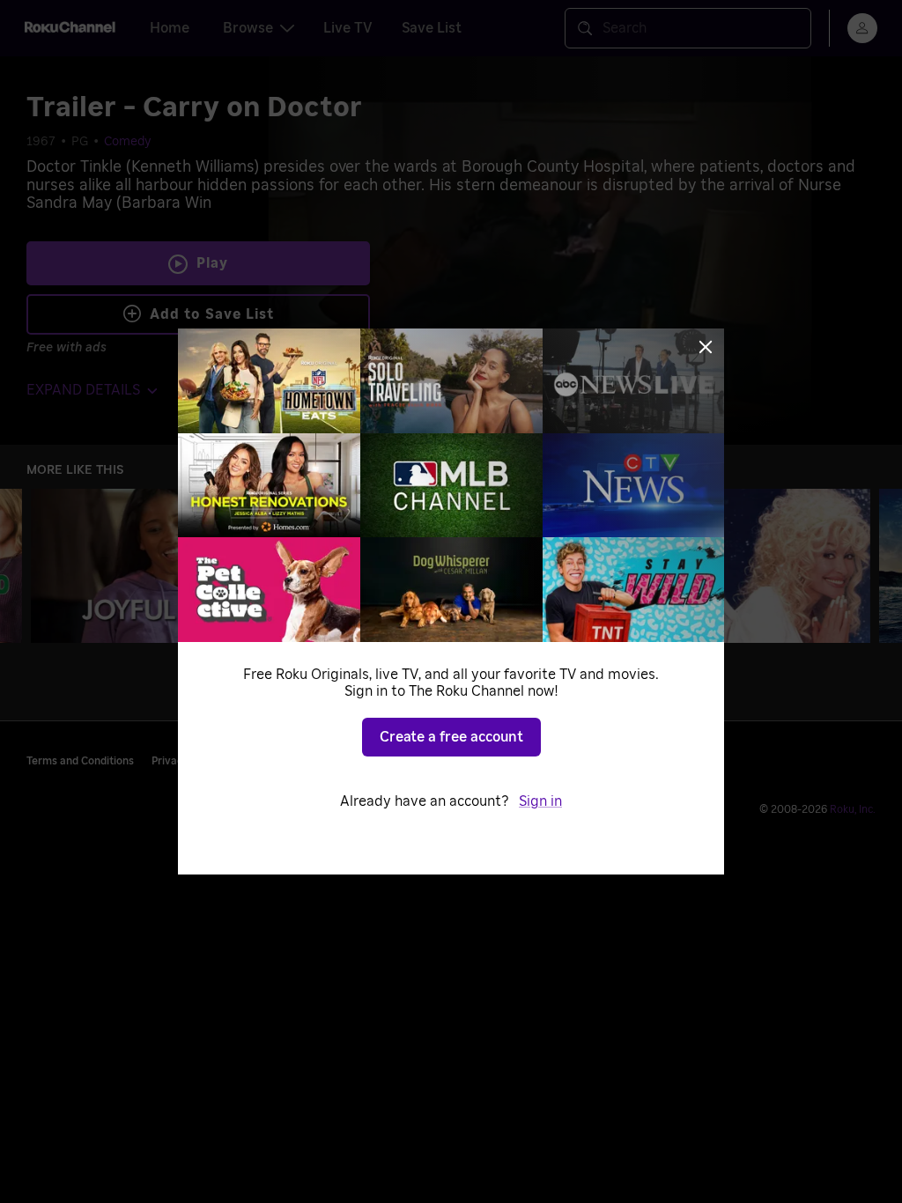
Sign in (540, 801)
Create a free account (451, 737)
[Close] (705, 347)
